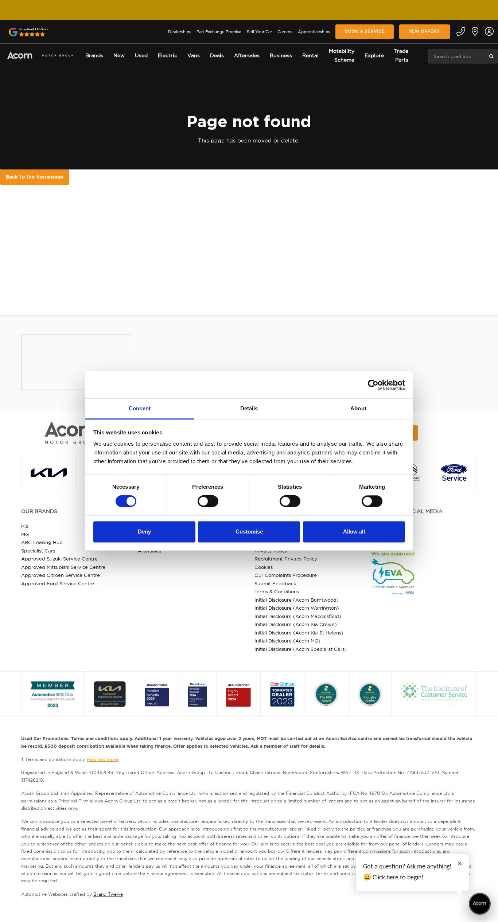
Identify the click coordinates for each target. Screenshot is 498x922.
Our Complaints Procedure (285, 575)
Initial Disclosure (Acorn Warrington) (296, 608)
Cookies (263, 567)
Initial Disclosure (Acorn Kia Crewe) (295, 624)
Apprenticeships (314, 31)
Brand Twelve (108, 894)
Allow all (354, 531)
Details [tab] (249, 408)
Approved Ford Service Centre (57, 583)
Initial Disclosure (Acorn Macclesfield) (297, 616)
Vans (193, 55)
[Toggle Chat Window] (480, 904)
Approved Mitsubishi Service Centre (63, 567)
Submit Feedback (275, 583)
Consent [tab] (140, 408)
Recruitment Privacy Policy (285, 559)
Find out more (102, 759)
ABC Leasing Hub (42, 542)
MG (25, 534)
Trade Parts (401, 55)
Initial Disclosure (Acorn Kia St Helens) (298, 633)
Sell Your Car (259, 31)
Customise (249, 531)
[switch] (208, 501)
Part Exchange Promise (219, 31)
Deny (144, 531)
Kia (24, 526)
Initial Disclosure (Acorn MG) (287, 641)
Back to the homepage (34, 176)
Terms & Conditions (276, 591)
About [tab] (358, 408)
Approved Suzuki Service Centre (59, 559)
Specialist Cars (38, 551)
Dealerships (179, 31)
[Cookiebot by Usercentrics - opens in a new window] (373, 384)
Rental (310, 55)
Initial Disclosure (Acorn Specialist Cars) (300, 649)
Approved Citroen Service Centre (60, 575)
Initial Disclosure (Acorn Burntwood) (296, 600)
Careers (284, 31)
